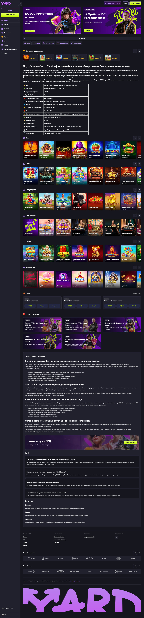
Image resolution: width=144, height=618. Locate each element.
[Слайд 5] (72, 33)
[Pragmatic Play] (31, 571)
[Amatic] (89, 571)
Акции (25, 537)
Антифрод (56, 542)
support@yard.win (89, 537)
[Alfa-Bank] (46, 558)
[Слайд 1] (51, 33)
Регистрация (10, 15)
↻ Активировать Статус (112, 3)
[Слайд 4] (65, 33)
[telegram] (116, 537)
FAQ (24, 539)
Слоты (25, 542)
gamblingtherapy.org (75, 581)
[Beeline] (75, 558)
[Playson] (133, 571)
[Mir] (133, 558)
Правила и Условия (59, 537)
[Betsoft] (60, 571)
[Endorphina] (118, 571)
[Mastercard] (118, 558)
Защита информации (59, 539)
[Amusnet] (75, 571)
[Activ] (31, 558)
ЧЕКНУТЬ (29, 30)
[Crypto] (89, 558)
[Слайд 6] (79, 33)
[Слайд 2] (56, 33)
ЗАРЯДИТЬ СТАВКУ (92, 28)
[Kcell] (104, 558)
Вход (10, 10)
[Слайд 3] (60, 33)
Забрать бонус (130, 442)
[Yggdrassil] (46, 571)
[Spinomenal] (104, 571)
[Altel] (60, 558)
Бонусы (25, 545)
